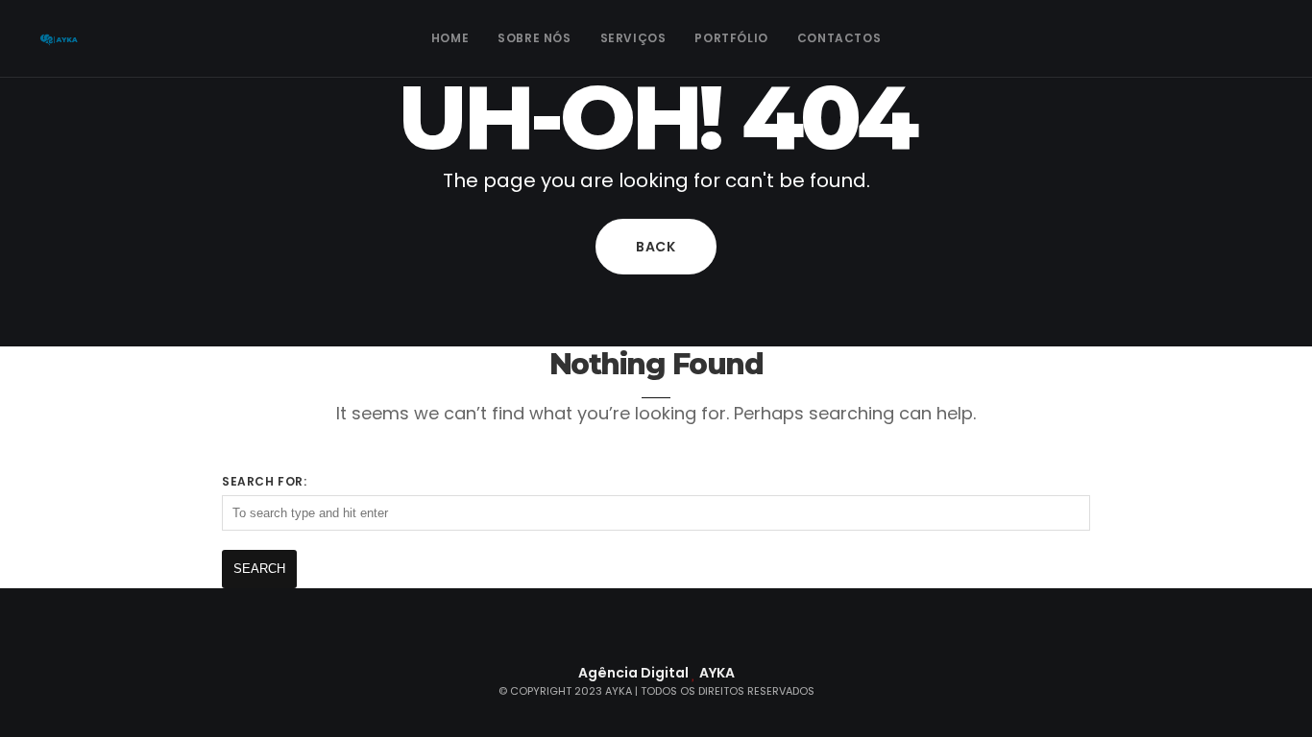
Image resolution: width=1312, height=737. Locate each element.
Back (656, 246)
